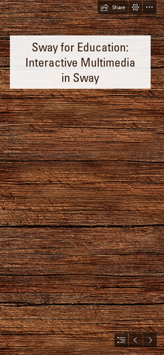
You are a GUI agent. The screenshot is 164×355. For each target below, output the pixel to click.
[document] (82, 177)
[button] (113, 7)
